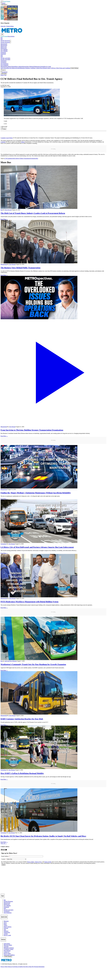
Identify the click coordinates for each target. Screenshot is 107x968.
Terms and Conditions (64, 68)
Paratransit (3, 52)
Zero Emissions (4, 63)
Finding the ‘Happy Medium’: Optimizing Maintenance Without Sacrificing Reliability (36, 493)
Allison (23, 142)
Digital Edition (10, 26)
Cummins (3, 142)
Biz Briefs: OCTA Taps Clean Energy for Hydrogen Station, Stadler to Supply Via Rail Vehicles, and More (43, 836)
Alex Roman (12, 264)
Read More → (4, 219)
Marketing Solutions (25, 68)
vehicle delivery (16, 158)
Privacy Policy (55, 68)
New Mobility (4, 49)
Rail (2, 55)
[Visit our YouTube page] (6, 850)
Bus (2, 37)
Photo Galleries (18, 66)
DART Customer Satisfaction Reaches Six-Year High (22, 719)
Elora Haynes (8, 210)
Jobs (28, 66)
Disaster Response (5, 40)
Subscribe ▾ (4, 4)
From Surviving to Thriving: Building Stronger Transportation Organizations (32, 430)
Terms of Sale (17, 966)
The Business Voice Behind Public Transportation (20, 268)
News (11, 1)
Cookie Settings (74, 68)
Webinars (31, 66)
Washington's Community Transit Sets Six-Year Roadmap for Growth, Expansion (33, 664)
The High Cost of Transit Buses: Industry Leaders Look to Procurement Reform (33, 213)
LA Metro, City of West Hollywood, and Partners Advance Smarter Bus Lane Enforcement (37, 547)
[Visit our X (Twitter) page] (4, 850)
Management (4, 44)
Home (2, 75)
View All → (4, 843)
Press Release (43, 68)
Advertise (17, 68)
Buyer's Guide (47, 66)
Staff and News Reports (10, 661)
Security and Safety (5, 58)
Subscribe (3, 26)
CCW (5, 158)
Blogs (9, 66)
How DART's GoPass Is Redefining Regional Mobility (22, 773)
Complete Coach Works (6, 138)
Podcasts (24, 66)
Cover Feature (6, 1)
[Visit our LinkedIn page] (3, 850)
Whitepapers (37, 66)
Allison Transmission (25, 158)
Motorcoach (4, 46)
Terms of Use (11, 966)
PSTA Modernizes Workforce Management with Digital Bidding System (29, 602)
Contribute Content (35, 68)
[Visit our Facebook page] (1, 850)
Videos (13, 66)
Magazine (3, 66)
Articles (15, 1)
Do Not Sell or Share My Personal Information (32, 966)
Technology (4, 61)
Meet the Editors (11, 68)
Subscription (4, 68)
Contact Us (49, 68)
